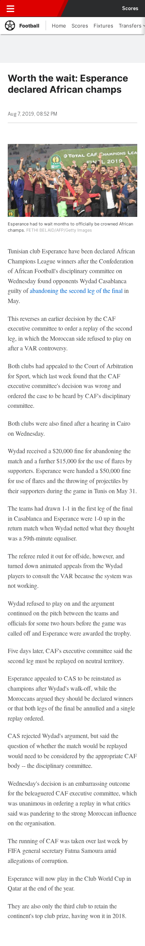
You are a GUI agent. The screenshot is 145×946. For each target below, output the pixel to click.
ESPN (41, 8)
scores (130, 8)
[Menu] (10, 8)
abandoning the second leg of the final (76, 290)
